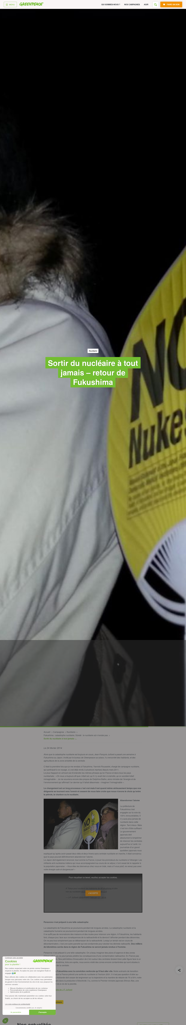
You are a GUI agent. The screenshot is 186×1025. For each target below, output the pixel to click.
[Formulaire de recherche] (155, 4)
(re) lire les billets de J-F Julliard (58, 989)
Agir (146, 4)
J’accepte (93, 893)
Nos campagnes (132, 4)
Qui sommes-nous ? (110, 4)
